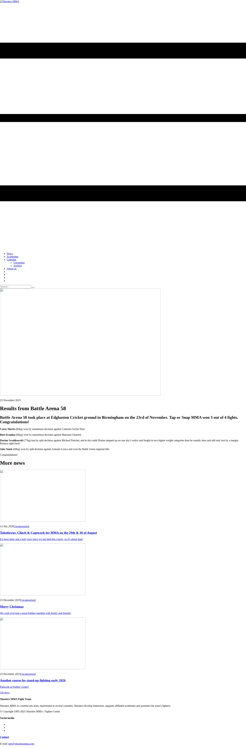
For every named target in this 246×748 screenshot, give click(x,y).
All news (5, 692)
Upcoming (19, 262)
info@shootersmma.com (21, 743)
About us (11, 268)
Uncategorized (21, 526)
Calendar (11, 259)
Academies (12, 256)
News (10, 253)
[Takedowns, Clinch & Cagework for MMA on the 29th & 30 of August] (123, 496)
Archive (17, 265)
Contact (4, 737)
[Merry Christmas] (123, 569)
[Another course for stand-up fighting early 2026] (123, 643)
